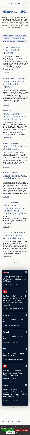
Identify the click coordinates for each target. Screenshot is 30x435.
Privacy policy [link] (20, 432)
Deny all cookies (22, 430)
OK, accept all (8, 430)
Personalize (11, 432)
